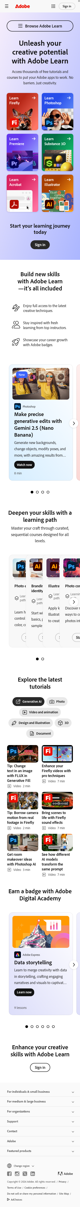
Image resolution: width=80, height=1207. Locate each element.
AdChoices (16, 1199)
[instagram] (17, 1174)
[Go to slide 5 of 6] (48, 1026)
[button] (53, 6)
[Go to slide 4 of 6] (42, 1026)
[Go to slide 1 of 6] (26, 1026)
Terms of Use (14, 1187)
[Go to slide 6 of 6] (53, 1026)
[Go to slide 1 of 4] (32, 492)
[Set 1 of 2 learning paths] (37, 659)
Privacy (62, 1181)
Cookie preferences (34, 1187)
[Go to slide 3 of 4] (42, 492)
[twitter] (25, 1174)
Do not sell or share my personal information (31, 1193)
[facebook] (9, 1174)
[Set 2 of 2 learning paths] (42, 659)
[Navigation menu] (6, 6)
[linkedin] (32, 1174)
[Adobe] (22, 6)
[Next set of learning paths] (73, 423)
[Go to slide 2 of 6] (32, 1026)
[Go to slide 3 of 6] (37, 1026)
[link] (40, 244)
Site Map (64, 1193)
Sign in (67, 6)
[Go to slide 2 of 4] (37, 492)
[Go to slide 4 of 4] (48, 492)
